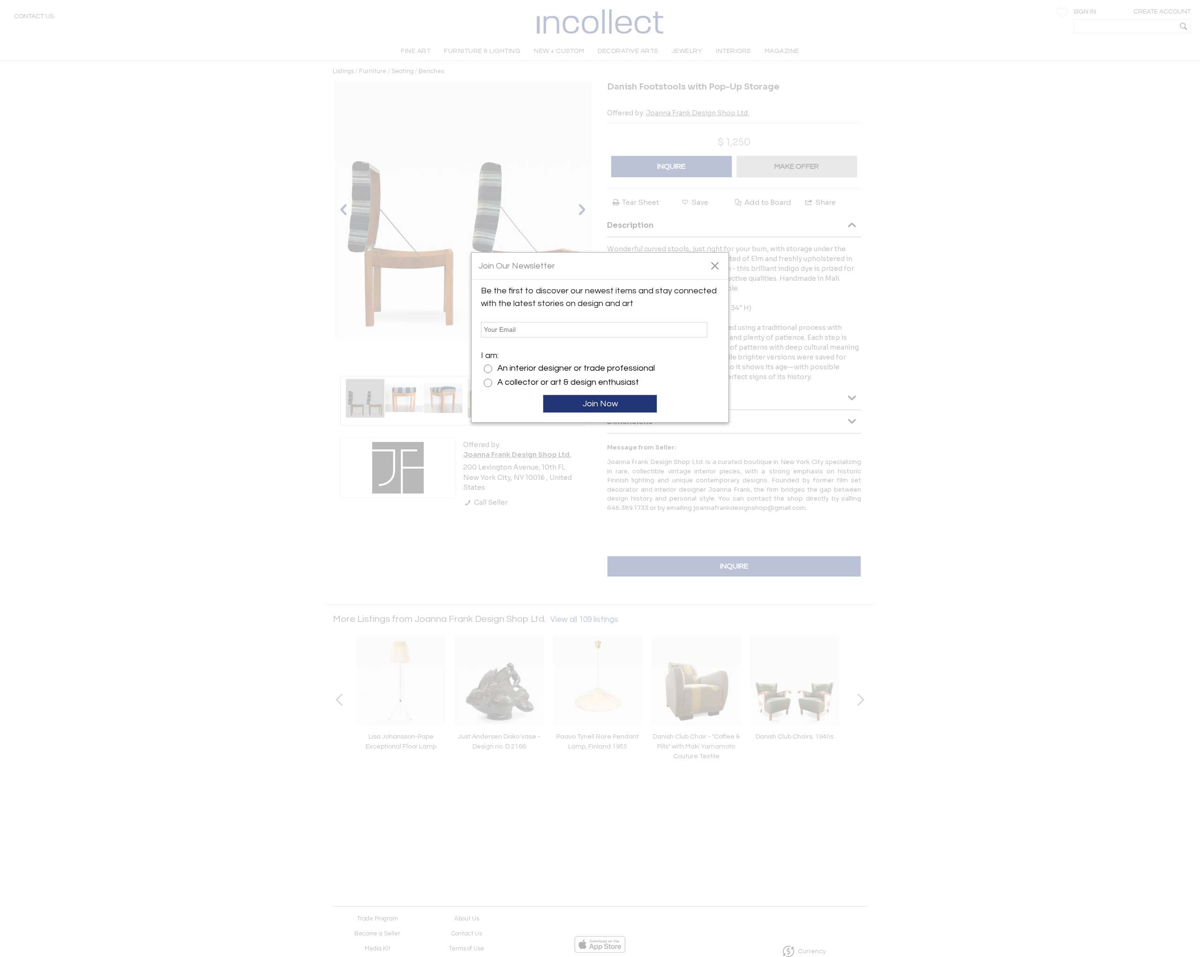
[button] (714, 265)
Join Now (600, 403)
